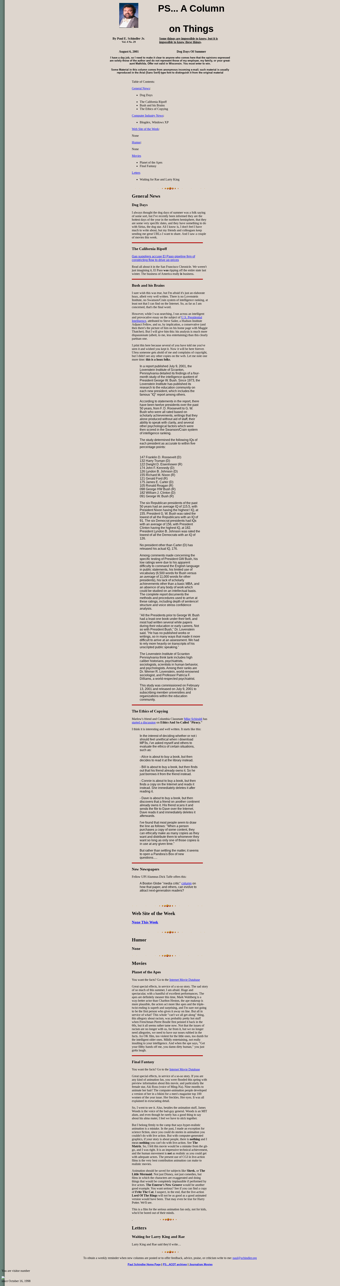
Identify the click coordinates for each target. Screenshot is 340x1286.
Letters (136, 172)
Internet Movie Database (184, 979)
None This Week (145, 922)
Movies (136, 155)
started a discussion (144, 722)
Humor (136, 142)
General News (141, 88)
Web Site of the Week (145, 129)
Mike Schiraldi (193, 719)
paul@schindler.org (245, 1258)
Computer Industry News (147, 115)
